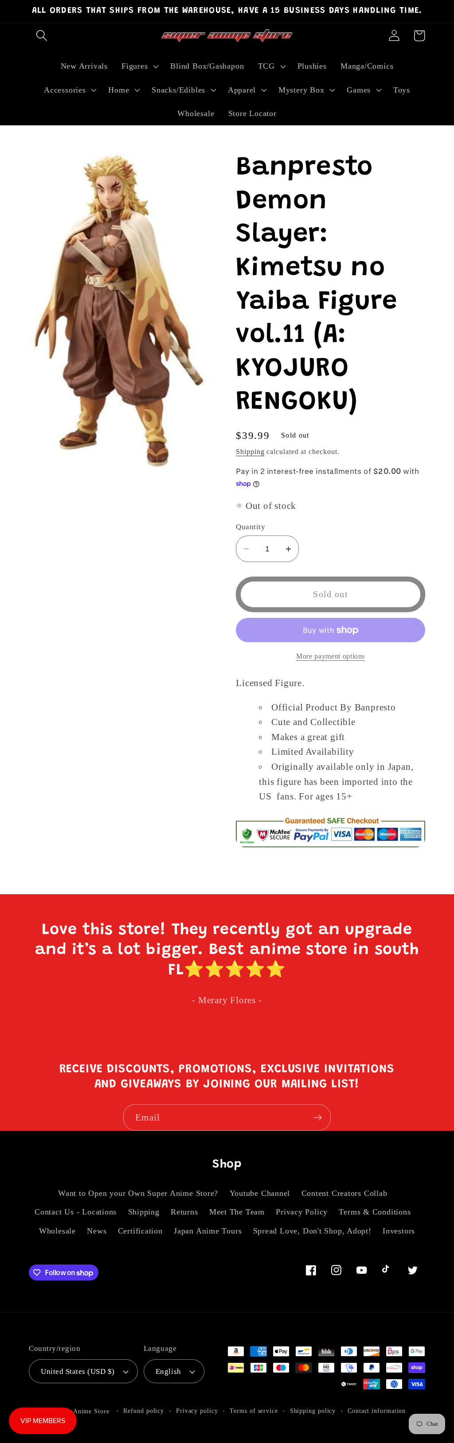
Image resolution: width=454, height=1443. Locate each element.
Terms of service (254, 1410)
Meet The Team (237, 1211)
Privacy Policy (302, 1211)
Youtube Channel (260, 1193)
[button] (41, 35)
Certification (140, 1230)
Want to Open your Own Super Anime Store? (138, 1193)
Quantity (250, 527)
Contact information (377, 1410)
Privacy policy (197, 1410)
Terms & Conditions (375, 1211)
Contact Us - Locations (76, 1211)
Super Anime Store (82, 1411)
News (96, 1230)
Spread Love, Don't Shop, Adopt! (312, 1230)
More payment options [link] (330, 656)
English (168, 1371)
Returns (184, 1211)
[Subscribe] (317, 1117)
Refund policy (143, 1410)
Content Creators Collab (344, 1193)
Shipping (250, 451)
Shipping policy (313, 1410)
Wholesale (57, 1230)
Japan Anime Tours (208, 1230)
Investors (399, 1230)
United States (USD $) (78, 1371)
